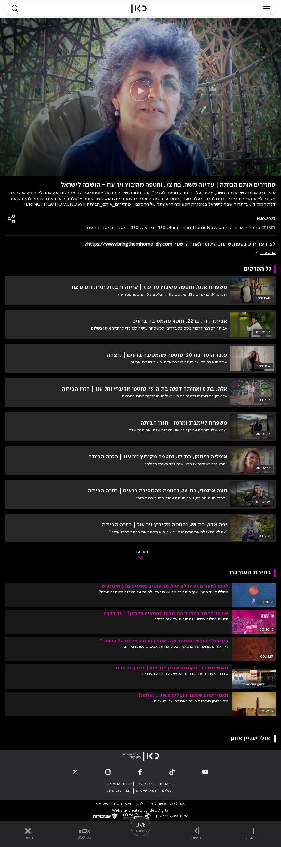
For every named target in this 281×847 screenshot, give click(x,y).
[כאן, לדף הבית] (139, 9)
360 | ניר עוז (153, 227)
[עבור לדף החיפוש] (15, 9)
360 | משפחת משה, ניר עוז (112, 227)
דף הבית (167, 784)
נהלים (167, 791)
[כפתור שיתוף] (11, 219)
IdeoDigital (159, 811)
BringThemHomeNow (192, 227)
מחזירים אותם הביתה (240, 227)
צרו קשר (145, 784)
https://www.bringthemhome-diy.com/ (128, 244)
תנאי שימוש (145, 791)
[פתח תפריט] (266, 9)
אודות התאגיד (119, 784)
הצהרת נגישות (119, 791)
